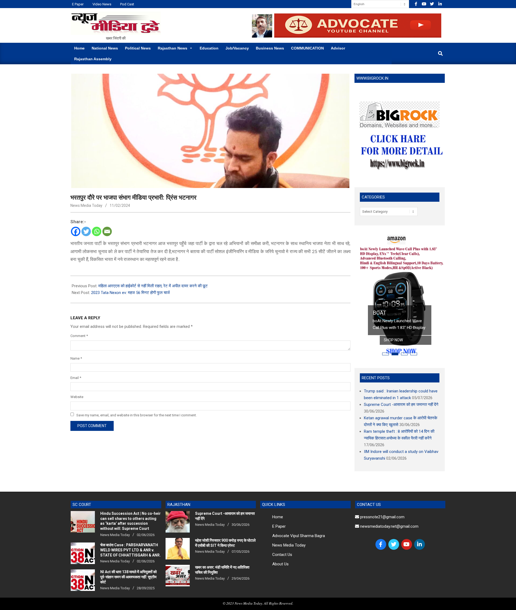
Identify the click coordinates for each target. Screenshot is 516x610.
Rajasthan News (172, 48)
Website (76, 397)
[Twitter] (86, 231)
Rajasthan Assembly (93, 59)
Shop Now (393, 340)
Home (79, 48)
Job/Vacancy (237, 48)
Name (76, 358)
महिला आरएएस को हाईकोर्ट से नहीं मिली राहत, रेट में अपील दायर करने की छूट (153, 285)
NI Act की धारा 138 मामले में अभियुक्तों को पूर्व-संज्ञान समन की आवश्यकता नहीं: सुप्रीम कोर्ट (128, 577)
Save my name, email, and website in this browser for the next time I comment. (136, 415)
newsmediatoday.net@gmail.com (388, 526)
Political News (138, 48)
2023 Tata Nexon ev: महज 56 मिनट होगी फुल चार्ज (130, 292)
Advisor (338, 48)
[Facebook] (75, 231)
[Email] (107, 231)
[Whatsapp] (96, 231)
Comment (79, 336)
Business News (270, 48)
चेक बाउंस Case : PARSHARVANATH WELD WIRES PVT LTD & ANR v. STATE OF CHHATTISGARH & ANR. (130, 550)
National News (105, 48)
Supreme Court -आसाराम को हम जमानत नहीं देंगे (401, 404)
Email (75, 378)
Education (209, 48)
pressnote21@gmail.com (381, 517)
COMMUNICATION (307, 48)
